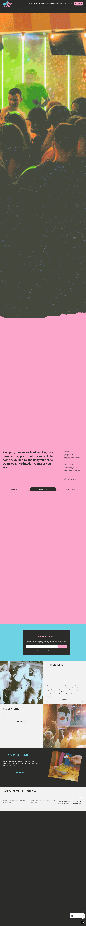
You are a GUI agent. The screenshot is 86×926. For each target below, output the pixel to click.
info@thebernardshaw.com (70, 479)
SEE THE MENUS (21, 772)
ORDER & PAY (15, 489)
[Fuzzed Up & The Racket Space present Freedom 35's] (16, 796)
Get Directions (67, 458)
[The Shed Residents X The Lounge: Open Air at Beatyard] (43, 796)
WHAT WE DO (68, 3)
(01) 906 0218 (67, 478)
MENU (31, 3)
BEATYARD (50, 3)
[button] (81, 794)
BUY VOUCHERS (70, 489)
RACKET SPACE (59, 3)
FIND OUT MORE (65, 699)
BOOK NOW (78, 3)
